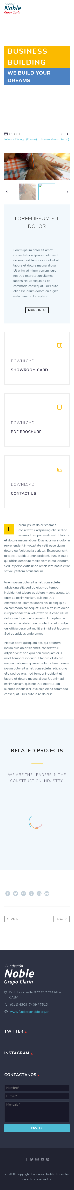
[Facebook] (7, 893)
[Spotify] (47, 1159)
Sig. (60, 919)
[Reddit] (46, 893)
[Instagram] (37, 1159)
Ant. (14, 919)
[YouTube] (42, 1159)
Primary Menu (66, 11)
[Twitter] (15, 893)
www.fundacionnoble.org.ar (29, 1012)
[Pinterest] (23, 893)
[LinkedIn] (39, 893)
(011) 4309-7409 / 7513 (29, 1004)
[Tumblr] (31, 893)
